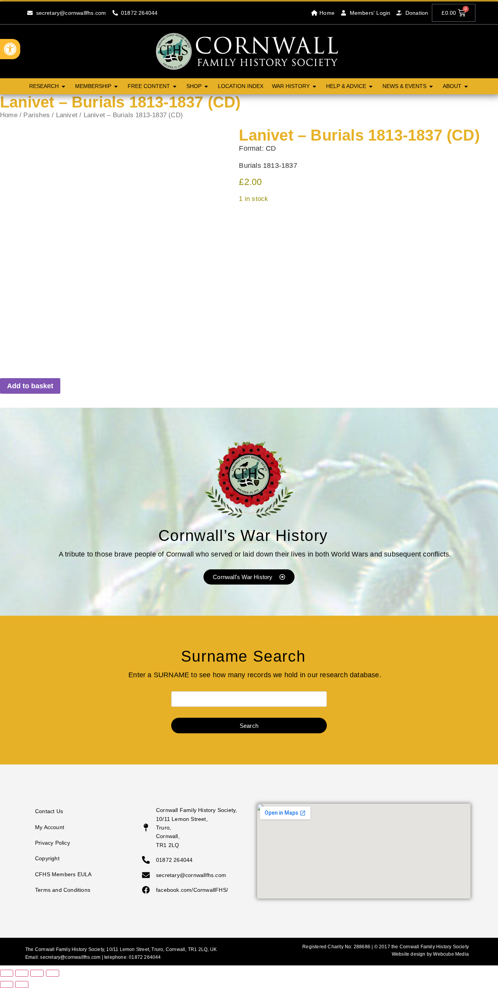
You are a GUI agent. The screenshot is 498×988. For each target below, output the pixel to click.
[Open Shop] (206, 86)
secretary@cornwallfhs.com (70, 957)
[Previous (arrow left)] (6, 984)
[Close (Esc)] (52, 973)
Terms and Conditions (62, 890)
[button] (10, 49)
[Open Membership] (116, 86)
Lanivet (66, 115)
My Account (49, 827)
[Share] (37, 973)
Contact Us (49, 811)
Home (9, 115)
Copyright (47, 858)
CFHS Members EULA (63, 874)
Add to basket (30, 386)
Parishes (36, 115)
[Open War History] (314, 86)
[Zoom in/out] (6, 973)
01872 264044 (145, 957)
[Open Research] (63, 86)
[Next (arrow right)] (21, 984)
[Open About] (466, 86)
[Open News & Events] (431, 86)
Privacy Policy (52, 843)
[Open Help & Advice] (371, 86)
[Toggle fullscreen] (21, 973)
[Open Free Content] (174, 86)
